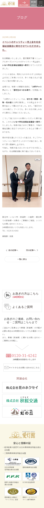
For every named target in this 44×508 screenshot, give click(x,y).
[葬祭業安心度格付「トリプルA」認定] (13, 491)
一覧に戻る (22, 259)
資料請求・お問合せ (33, 3)
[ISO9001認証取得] (31, 476)
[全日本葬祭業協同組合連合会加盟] (13, 461)
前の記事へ (13, 250)
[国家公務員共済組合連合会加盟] (13, 476)
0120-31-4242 (24, 356)
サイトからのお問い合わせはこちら (24, 367)
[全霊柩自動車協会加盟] (31, 461)
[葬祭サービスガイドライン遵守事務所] (31, 491)
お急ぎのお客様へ (24, 5)
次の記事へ (31, 250)
